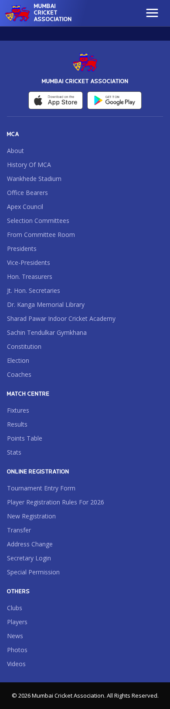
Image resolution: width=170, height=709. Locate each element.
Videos (16, 664)
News (15, 636)
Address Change (30, 544)
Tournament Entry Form (41, 488)
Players (17, 622)
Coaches (19, 374)
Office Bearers (27, 192)
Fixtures (18, 410)
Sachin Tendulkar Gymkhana (47, 332)
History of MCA (29, 164)
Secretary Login (29, 558)
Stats (14, 452)
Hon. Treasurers (29, 276)
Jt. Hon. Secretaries (33, 290)
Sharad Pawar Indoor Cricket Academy (61, 318)
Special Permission (33, 572)
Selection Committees (38, 220)
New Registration (31, 516)
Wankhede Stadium (34, 178)
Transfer (19, 530)
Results (17, 424)
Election (18, 360)
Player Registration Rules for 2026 (55, 502)
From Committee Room (41, 234)
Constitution (24, 346)
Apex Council (25, 206)
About (15, 150)
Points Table (24, 438)
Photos (17, 650)
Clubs (14, 608)
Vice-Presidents (28, 262)
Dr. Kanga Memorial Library (46, 304)
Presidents (22, 248)
